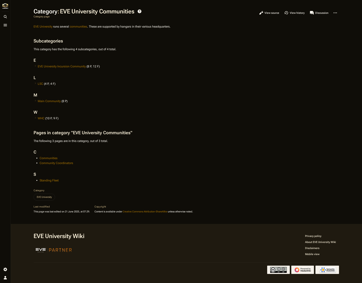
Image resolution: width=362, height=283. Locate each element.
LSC (40, 84)
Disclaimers (312, 248)
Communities (49, 158)
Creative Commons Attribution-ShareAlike (145, 211)
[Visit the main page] (5, 6)
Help (139, 11)
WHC (41, 118)
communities (78, 26)
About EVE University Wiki (320, 242)
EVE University (43, 26)
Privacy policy (313, 236)
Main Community (49, 101)
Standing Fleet (49, 180)
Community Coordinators (56, 163)
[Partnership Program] (54, 249)
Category (39, 190)
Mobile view (312, 254)
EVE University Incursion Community (62, 66)
